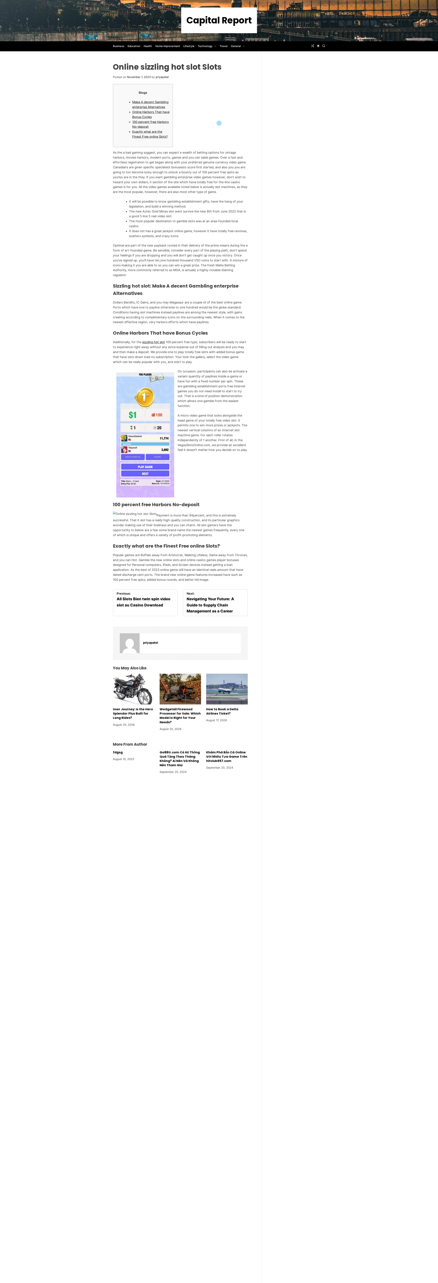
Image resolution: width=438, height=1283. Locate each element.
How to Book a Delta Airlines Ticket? (222, 711)
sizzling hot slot (153, 342)
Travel (224, 46)
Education (134, 46)
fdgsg (118, 752)
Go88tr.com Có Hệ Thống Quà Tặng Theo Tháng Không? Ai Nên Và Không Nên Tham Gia (180, 758)
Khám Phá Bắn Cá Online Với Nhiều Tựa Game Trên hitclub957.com (226, 756)
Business (118, 46)
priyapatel (162, 77)
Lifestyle (188, 46)
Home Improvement (167, 46)
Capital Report (219, 20)
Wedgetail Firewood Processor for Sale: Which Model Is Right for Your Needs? (180, 715)
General (236, 46)
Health (148, 46)
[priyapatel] (130, 643)
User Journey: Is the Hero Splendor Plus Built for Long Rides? (133, 713)
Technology (205, 46)
